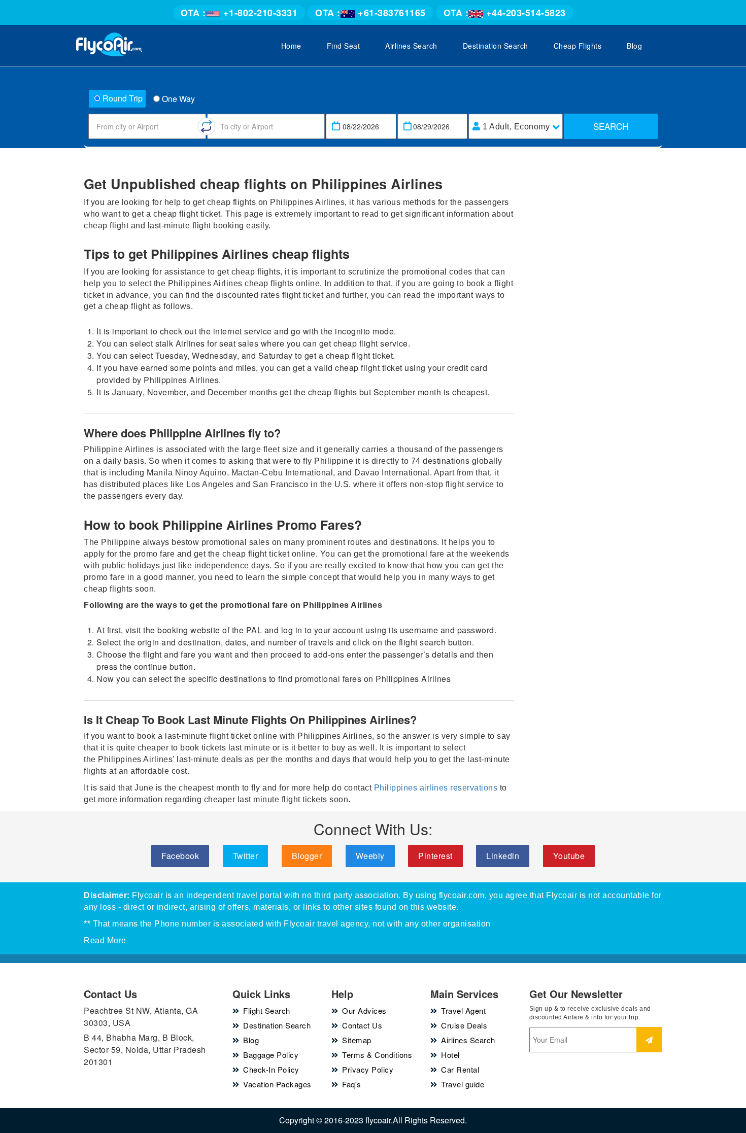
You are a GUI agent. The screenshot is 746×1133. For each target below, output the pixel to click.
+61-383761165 (370, 13)
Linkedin (502, 856)
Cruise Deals (464, 1025)
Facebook (180, 856)
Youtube (569, 856)
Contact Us (362, 1025)
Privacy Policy (367, 1069)
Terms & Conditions (377, 1054)
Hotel (450, 1054)
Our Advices (364, 1010)
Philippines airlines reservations (436, 787)
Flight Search (266, 1010)
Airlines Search (411, 46)
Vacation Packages (277, 1084)
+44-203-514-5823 (505, 13)
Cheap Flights (578, 46)
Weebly (370, 856)
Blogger (307, 856)
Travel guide (462, 1084)
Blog (634, 46)
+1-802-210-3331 (239, 13)
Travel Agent (463, 1010)
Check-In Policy (271, 1069)
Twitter (245, 856)
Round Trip (123, 98)
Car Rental (460, 1069)
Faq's (351, 1084)
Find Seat (343, 46)
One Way (178, 99)
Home (291, 46)
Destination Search (495, 46)
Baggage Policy (270, 1054)
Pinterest (435, 856)
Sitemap (356, 1040)
